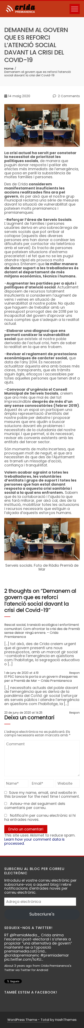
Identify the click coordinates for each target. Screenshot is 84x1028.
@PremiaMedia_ (15, 935)
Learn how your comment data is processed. (34, 841)
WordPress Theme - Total (28, 1019)
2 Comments (68, 96)
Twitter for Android (25, 970)
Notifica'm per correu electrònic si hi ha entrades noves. (40, 817)
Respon (74, 672)
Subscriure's (41, 914)
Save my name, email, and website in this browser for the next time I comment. (42, 794)
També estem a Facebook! (30, 992)
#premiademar (45, 955)
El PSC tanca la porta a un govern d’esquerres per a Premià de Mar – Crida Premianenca (41, 678)
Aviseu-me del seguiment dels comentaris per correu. (34, 805)
